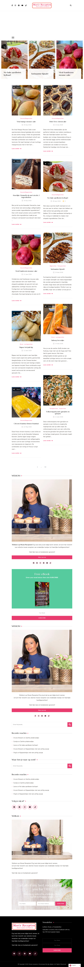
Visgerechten (62, 408)
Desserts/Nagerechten (26, 118)
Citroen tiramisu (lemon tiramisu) (26, 424)
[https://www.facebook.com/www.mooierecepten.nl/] (14, 807)
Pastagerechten (54, 408)
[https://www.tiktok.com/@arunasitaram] (35, 807)
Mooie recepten (33, 964)
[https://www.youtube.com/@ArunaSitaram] (29, 807)
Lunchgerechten (60, 337)
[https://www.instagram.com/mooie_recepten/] (24, 807)
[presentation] (6, 60)
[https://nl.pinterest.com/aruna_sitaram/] (19, 807)
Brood (53, 337)
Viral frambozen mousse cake (26, 271)
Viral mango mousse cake (26, 122)
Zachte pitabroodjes (32, 738)
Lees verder (15, 148)
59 (45, 467)
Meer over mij (42, 557)
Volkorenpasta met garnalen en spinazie (57, 413)
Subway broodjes (39, 74)
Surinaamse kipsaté (58, 269)
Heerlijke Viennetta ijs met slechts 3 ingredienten (26, 196)
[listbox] (42, 60)
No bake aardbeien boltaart (57, 198)
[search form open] (70, 5)
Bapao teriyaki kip (67, 74)
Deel (18, 87)
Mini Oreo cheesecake (57, 122)
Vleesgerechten (61, 266)
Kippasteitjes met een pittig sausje (37, 749)
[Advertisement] (42, 23)
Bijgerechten (53, 266)
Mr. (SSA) (50, 964)
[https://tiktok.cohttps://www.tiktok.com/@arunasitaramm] (35, 953)
